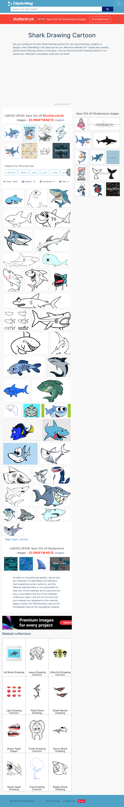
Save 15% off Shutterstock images (97, 113)
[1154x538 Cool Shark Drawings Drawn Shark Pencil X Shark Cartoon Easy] (21, 261)
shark (24, 172)
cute (54, 172)
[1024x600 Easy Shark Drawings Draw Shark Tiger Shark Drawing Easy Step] (51, 321)
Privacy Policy (53, 801)
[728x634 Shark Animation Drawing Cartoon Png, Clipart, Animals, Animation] (56, 431)
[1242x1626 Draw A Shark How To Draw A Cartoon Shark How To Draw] (13, 281)
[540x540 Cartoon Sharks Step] (37, 199)
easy (34, 172)
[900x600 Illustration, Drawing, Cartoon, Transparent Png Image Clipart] (22, 431)
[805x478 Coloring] (53, 219)
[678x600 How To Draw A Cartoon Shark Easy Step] (12, 412)
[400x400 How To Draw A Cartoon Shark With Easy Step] (31, 412)
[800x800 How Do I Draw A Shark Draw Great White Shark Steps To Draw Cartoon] (16, 392)
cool (44, 172)
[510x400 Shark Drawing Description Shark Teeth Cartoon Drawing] (55, 455)
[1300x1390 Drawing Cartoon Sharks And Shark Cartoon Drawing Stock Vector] (36, 281)
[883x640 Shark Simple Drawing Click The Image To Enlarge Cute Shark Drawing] (17, 476)
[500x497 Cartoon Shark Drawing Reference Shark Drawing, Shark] (60, 199)
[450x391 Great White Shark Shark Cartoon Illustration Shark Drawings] (26, 516)
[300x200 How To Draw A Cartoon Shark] (51, 392)
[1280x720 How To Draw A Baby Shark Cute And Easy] (56, 412)
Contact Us (69, 801)
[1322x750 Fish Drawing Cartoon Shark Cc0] (24, 368)
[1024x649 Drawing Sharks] (52, 497)
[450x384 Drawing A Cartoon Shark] (16, 321)
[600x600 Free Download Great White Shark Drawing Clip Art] (59, 368)
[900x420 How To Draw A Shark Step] (54, 516)
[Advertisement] (63, 80)
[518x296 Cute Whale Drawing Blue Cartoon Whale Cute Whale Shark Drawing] (56, 261)
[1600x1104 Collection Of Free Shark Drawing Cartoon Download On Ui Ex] (18, 219)
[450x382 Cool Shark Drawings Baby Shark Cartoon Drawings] (18, 241)
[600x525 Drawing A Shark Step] (17, 497)
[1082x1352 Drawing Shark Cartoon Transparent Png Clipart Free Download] (60, 281)
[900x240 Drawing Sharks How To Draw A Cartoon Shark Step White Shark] (37, 302)
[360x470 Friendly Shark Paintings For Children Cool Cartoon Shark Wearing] (9, 516)
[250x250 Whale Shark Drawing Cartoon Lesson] (61, 476)
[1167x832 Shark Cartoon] (20, 455)
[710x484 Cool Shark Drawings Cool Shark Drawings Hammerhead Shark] (52, 241)
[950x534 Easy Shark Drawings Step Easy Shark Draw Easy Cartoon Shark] (25, 344)
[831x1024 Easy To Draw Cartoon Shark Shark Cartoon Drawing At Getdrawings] (60, 344)
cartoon (10, 172)
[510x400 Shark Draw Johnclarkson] (13, 531)
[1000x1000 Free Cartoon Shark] (13, 199)
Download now (100, 19)
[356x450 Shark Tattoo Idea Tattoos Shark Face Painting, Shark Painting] (41, 476)
